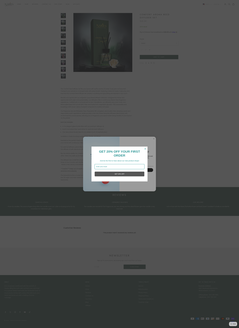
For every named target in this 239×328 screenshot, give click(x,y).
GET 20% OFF (119, 174)
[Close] (145, 149)
